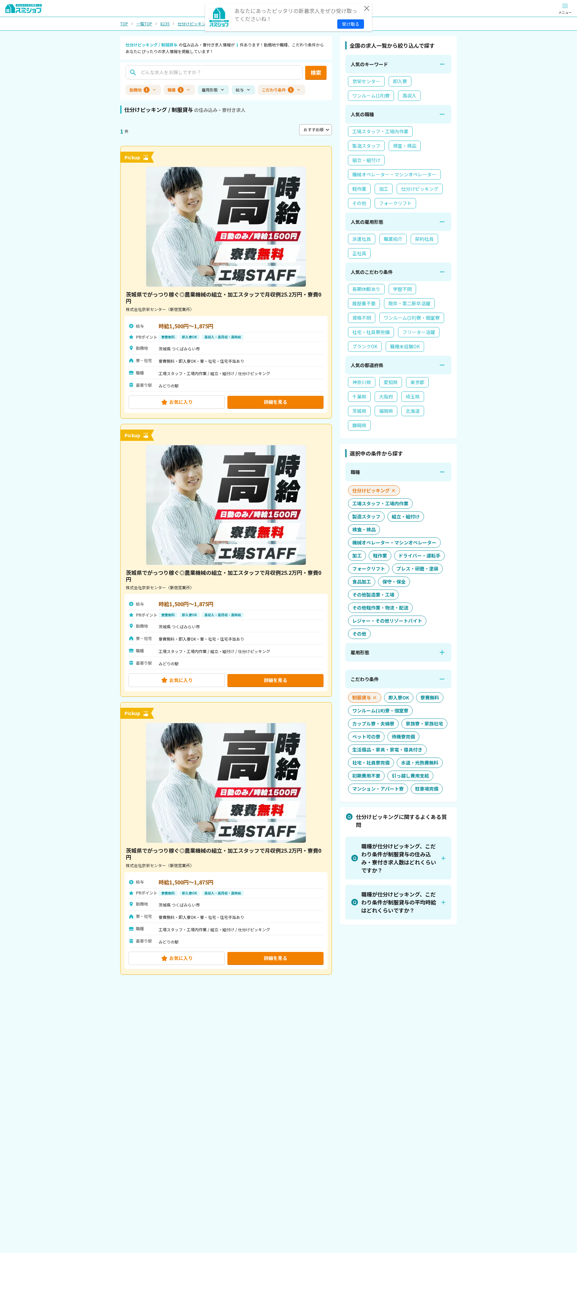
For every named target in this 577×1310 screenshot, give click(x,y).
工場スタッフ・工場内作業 (380, 131)
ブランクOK (364, 346)
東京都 (417, 382)
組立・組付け (366, 160)
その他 (359, 203)
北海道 (413, 410)
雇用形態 (210, 90)
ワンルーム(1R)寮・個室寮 (412, 317)
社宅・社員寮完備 (371, 332)
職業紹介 (393, 238)
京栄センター (366, 81)
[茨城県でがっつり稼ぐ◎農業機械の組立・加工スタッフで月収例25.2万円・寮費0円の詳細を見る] (226, 282)
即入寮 (400, 81)
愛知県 (391, 382)
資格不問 (361, 317)
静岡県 (359, 425)
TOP (124, 23)
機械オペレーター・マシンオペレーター (394, 174)
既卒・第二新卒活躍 (409, 303)
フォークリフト (395, 203)
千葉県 (359, 396)
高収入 (409, 95)
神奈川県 (361, 382)
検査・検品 (404, 145)
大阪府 (386, 396)
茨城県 (359, 410)
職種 (175, 90)
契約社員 (424, 238)
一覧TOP (144, 23)
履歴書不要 (364, 303)
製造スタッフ (366, 145)
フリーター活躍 (418, 332)
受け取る (350, 24)
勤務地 (139, 90)
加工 (383, 188)
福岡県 (386, 410)
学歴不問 (402, 289)
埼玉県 (413, 396)
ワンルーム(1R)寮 (371, 95)
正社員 (359, 253)
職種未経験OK (405, 346)
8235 (165, 23)
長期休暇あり (366, 289)
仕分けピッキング (194, 23)
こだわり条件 (277, 90)
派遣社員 (361, 238)
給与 (240, 90)
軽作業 (359, 188)
